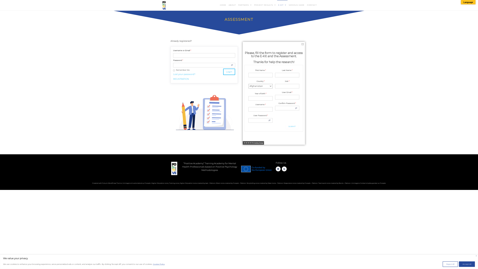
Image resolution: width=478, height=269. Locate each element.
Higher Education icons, (160, 183)
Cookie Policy (159, 264)
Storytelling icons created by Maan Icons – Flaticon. (265, 183)
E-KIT (281, 5)
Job (287, 81)
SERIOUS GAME (296, 5)
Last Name (287, 70)
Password (178, 60)
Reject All (450, 264)
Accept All (467, 264)
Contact (312, 5)
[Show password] (232, 65)
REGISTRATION (181, 79)
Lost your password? (184, 74)
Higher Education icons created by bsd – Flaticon (197, 183)
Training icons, (174, 183)
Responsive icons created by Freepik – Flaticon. (301, 183)
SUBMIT (292, 126)
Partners (243, 5)
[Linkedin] (284, 169)
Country (261, 81)
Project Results (263, 5)
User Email (287, 92)
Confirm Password (287, 103)
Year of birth (260, 93)
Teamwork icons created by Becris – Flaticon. (334, 183)
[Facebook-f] (278, 169)
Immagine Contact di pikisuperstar (365, 183)
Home (223, 5)
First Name (260, 70)
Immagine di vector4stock (132, 183)
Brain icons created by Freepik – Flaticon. (231, 183)
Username (260, 104)
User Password (260, 115)
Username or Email (182, 50)
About (232, 5)
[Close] (476, 255)
